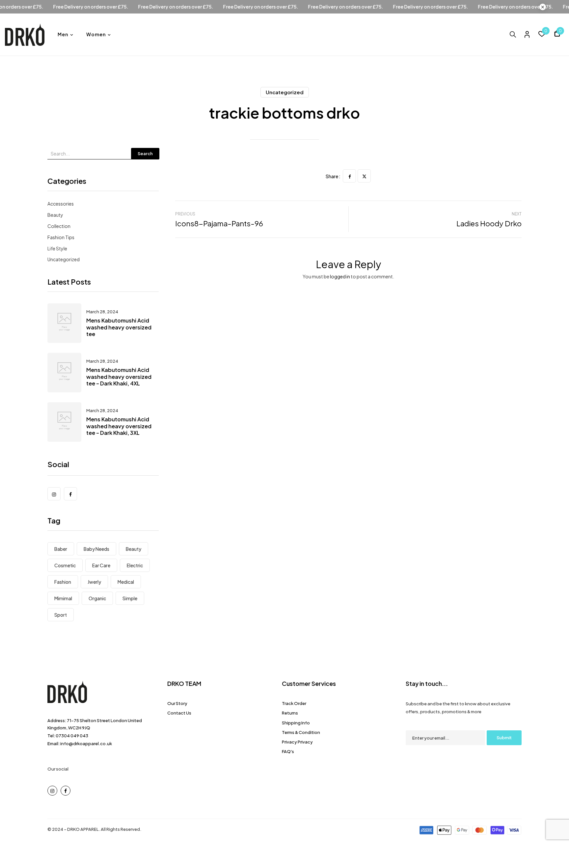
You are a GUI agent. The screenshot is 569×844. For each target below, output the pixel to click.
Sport (60, 615)
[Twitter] (364, 176)
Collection (58, 226)
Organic (97, 598)
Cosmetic (65, 565)
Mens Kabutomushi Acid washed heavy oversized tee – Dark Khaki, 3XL (118, 426)
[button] (557, 34)
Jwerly (94, 582)
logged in (340, 276)
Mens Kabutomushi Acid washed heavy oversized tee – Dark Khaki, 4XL (118, 376)
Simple (129, 598)
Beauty (55, 215)
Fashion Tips (60, 237)
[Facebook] (349, 176)
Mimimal (63, 598)
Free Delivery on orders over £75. (107, 6)
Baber (60, 549)
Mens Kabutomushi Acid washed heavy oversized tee (118, 327)
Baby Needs (96, 549)
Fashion (62, 582)
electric (135, 565)
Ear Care (101, 565)
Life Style (57, 248)
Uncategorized (285, 92)
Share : (333, 176)
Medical (126, 582)
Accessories (60, 204)
